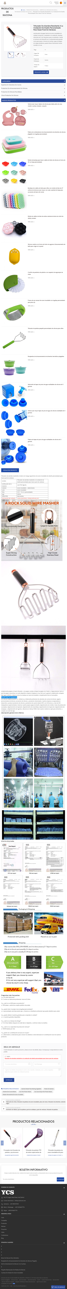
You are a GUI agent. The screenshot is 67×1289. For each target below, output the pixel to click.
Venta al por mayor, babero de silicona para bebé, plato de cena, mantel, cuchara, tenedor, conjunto (45, 105)
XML (11, 1286)
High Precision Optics (41, 1281)
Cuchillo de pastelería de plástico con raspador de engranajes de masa (45, 273)
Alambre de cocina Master (9, 1091)
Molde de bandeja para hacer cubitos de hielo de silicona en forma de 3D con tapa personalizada (46, 161)
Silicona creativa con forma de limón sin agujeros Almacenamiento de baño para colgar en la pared (46, 245)
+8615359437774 (12, 1210)
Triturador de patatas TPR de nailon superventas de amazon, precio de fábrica (12, 1152)
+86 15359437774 (19, 1207)
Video (2, 1232)
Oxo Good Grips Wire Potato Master (43, 1091)
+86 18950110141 (14, 1204)
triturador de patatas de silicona (23, 11)
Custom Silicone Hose (47, 1279)
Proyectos (4, 1229)
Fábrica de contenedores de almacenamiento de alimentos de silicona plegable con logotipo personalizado (47, 133)
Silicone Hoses (14, 1279)
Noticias (3, 1226)
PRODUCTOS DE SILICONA (32, 10)
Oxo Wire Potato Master (25, 1091)
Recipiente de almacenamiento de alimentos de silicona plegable (19, 1261)
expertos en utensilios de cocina (48, 10)
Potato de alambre (49, 1088)
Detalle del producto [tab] (10, 470)
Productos (4, 1223)
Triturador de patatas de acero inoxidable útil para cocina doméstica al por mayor (33, 1152)
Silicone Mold (56, 1279)
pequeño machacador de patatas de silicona (13, 1270)
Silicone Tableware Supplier (8, 1281)
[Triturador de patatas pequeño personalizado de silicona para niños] (14, 340)
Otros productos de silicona (9, 95)
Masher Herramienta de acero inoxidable (13, 1094)
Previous (2, 1143)
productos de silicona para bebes (11, 92)
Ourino (38, 1279)
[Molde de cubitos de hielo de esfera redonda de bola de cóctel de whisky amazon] (14, 228)
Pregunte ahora (40, 72)
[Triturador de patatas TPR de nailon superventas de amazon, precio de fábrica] (11, 1138)
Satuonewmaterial (32, 1279)
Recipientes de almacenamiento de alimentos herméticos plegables (46, 356)
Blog (2, 1238)
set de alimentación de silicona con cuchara (13, 1264)
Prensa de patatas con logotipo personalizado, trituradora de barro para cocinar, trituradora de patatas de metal (55, 1152)
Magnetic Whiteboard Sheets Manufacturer (25, 1281)
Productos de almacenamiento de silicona (14, 88)
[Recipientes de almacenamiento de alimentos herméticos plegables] (14, 369)
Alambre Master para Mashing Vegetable (31, 1088)
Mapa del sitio (5, 1286)
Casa (23, 10)
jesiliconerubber (22, 1279)
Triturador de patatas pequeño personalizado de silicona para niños (45, 328)
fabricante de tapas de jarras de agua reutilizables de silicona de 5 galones (45, 385)
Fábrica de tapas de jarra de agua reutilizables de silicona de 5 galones (44, 440)
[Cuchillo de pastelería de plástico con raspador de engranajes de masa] (14, 284)
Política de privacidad (20, 1286)
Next (64, 1143)
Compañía (4, 1220)
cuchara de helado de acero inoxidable (12, 1273)
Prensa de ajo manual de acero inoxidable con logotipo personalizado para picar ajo (46, 301)
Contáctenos (4, 1235)
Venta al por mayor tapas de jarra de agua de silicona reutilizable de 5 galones (46, 411)
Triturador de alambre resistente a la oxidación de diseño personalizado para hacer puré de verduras (31, 1058)
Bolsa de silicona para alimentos (10, 1258)
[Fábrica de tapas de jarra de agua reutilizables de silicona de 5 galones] (14, 452)
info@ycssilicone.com (20, 1200)
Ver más (31, 109)
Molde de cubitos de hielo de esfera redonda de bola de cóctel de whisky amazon (45, 217)
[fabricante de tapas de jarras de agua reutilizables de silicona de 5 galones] (14, 396)
